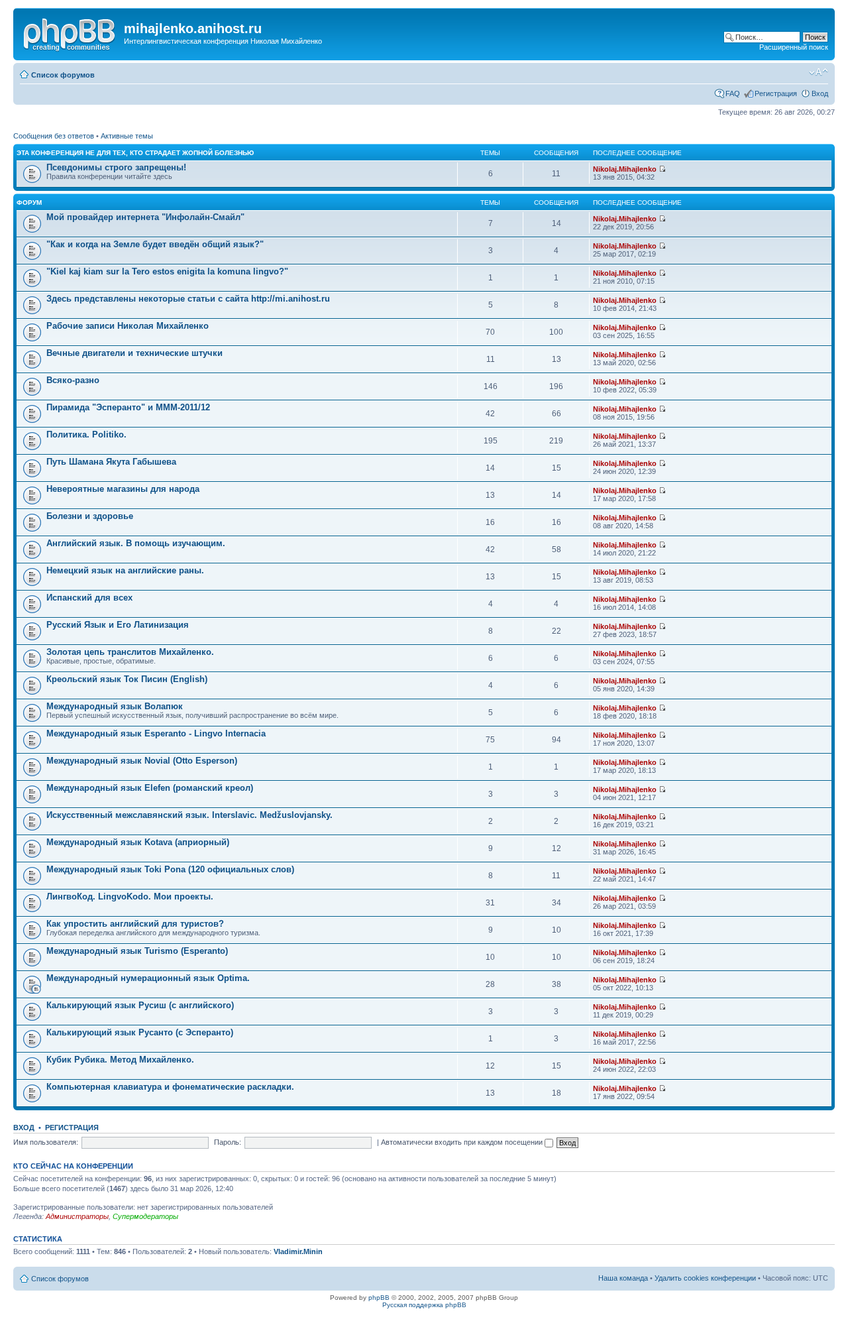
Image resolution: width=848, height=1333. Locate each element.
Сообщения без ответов (53, 136)
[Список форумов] (70, 32)
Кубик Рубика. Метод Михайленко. (120, 1060)
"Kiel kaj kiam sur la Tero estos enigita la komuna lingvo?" (167, 271)
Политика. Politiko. (86, 434)
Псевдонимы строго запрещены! (116, 167)
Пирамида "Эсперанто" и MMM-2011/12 (128, 407)
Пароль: (227, 1142)
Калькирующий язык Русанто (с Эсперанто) (139, 1032)
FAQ (732, 93)
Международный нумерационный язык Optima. (148, 978)
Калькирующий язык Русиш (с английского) (140, 1005)
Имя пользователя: (45, 1142)
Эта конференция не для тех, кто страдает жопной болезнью (135, 152)
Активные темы (127, 136)
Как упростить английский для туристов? (135, 924)
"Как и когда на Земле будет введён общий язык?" (155, 244)
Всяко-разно (72, 380)
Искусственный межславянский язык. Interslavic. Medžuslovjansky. (189, 815)
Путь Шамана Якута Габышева (111, 462)
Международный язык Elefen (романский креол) (149, 788)
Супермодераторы (145, 1216)
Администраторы (77, 1216)
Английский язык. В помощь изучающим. (135, 543)
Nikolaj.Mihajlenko (625, 169)
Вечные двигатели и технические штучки (134, 353)
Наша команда (623, 1278)
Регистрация (776, 93)
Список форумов (63, 75)
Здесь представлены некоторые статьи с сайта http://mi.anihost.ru (188, 299)
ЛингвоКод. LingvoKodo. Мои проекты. (129, 896)
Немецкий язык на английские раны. (125, 570)
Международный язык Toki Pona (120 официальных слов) (170, 869)
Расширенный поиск (793, 47)
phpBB (379, 1297)
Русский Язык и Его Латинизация (117, 625)
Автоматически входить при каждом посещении (463, 1142)
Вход (820, 93)
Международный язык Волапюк (114, 706)
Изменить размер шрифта (818, 72)
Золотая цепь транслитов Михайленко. (130, 652)
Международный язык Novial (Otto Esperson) (141, 761)
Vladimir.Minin (298, 1251)
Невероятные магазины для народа (122, 489)
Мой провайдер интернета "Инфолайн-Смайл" (145, 217)
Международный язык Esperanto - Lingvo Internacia (156, 733)
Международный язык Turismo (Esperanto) (137, 951)
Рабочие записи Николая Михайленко (127, 326)
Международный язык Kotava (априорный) (137, 842)
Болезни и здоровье (89, 516)
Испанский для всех (89, 598)
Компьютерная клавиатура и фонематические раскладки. (170, 1087)
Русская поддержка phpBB (424, 1304)
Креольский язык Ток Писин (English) (126, 679)
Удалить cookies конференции (705, 1278)
